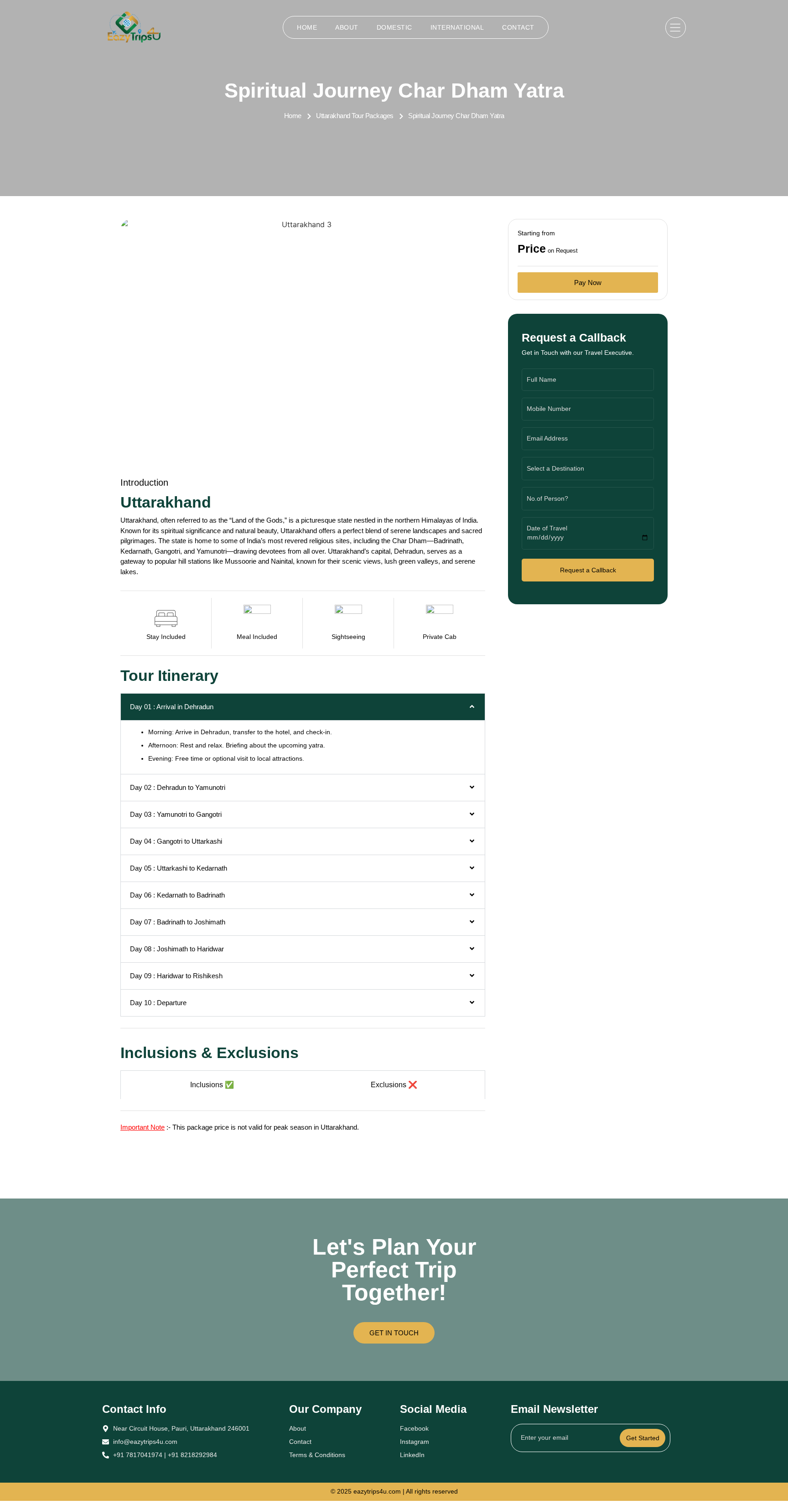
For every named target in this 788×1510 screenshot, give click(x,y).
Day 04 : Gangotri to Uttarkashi (176, 841)
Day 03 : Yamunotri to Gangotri (176, 814)
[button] (303, 707)
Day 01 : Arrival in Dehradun (171, 707)
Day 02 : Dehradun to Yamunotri (177, 787)
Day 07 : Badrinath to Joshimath (177, 922)
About (346, 27)
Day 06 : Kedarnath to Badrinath (177, 895)
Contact (518, 27)
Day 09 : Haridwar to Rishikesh (176, 976)
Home (307, 27)
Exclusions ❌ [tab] (394, 1085)
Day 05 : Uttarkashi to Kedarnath (178, 868)
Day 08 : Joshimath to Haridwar (177, 949)
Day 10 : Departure (158, 1003)
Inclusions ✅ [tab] (212, 1085)
